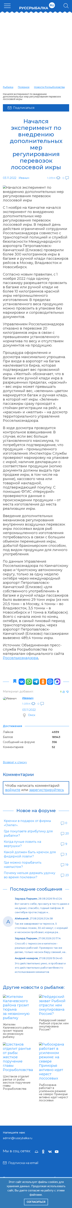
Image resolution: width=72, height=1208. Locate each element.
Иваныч (27, 698)
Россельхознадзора (20, 658)
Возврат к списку (15, 762)
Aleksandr (22, 918)
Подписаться (24, 108)
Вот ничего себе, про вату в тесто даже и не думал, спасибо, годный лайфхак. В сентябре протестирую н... (42, 908)
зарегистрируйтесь (46, 790)
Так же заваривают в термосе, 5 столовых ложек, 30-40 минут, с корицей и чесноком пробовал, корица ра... (41, 928)
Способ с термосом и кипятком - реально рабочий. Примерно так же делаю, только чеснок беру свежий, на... (41, 948)
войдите (12, 790)
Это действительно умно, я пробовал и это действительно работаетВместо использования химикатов (40, 967)
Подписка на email (23, 1163)
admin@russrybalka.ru (17, 1138)
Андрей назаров (26, 958)
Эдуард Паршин (26, 898)
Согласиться (36, 1201)
